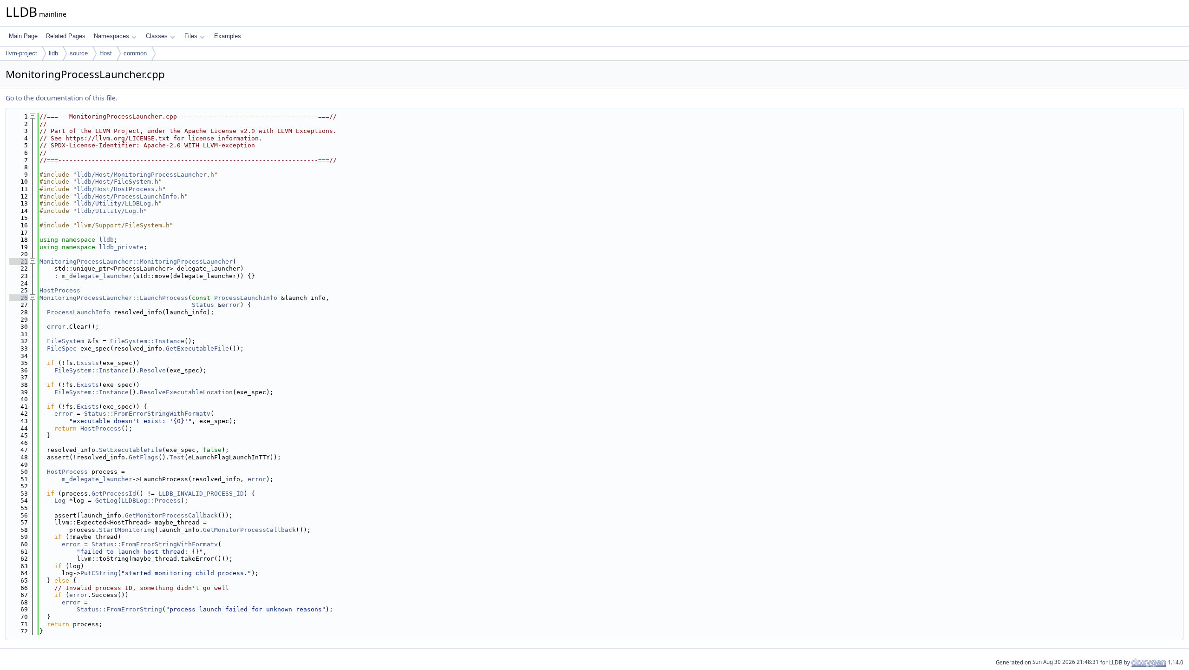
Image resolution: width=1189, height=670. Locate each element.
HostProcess (59, 290)
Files (190, 36)
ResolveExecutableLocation (186, 392)
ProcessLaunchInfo (245, 297)
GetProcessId (113, 493)
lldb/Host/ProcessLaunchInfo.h (130, 196)
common (135, 53)
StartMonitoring (127, 529)
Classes (157, 36)
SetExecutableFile (130, 449)
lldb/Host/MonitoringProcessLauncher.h (145, 174)
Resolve (153, 370)
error (231, 304)
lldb (53, 53)
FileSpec (62, 348)
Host (105, 53)
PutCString (99, 573)
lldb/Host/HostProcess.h (119, 189)
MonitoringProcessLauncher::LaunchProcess (113, 297)
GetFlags (143, 457)
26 (18, 297)
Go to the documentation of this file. (62, 97)
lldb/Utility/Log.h (110, 210)
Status (203, 304)
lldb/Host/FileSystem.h (117, 181)
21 (18, 261)
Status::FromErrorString (119, 609)
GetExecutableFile (197, 348)
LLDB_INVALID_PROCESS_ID (201, 493)
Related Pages (65, 36)
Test (177, 457)
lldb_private (121, 247)
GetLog (106, 500)
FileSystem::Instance (147, 341)
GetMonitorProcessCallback (171, 515)
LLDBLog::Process (151, 500)
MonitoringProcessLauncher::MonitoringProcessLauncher (136, 261)
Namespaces (111, 36)
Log (59, 500)
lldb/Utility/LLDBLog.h (117, 203)
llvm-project (21, 53)
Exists (88, 362)
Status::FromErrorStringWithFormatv (147, 413)
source (79, 53)
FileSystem (65, 341)
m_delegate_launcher (97, 275)
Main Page (23, 36)
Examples (227, 36)
